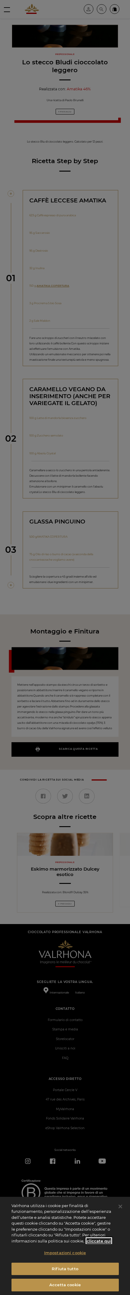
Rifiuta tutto (65, 1268)
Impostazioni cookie (65, 1252)
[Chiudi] (120, 1206)
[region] (65, 1246)
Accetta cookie (65, 1284)
